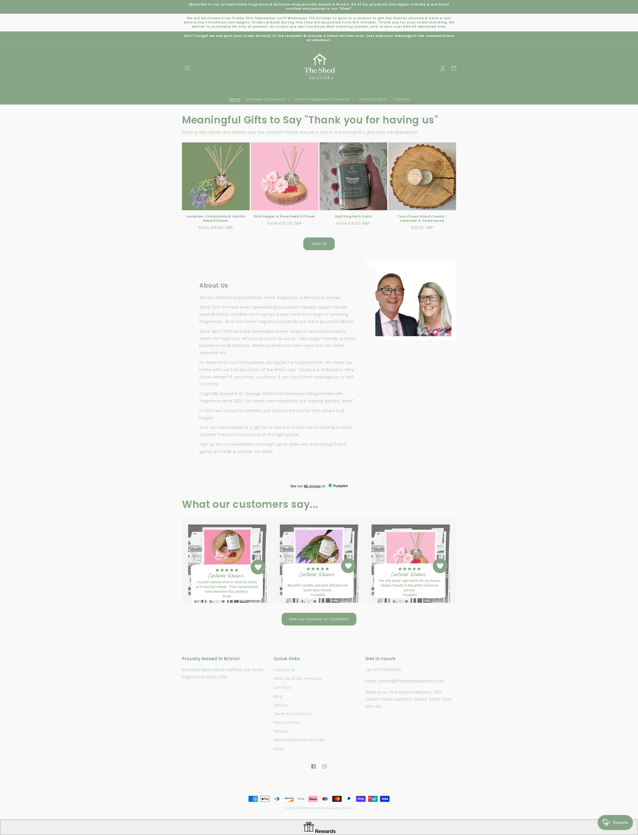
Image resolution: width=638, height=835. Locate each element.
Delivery (281, 705)
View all (319, 243)
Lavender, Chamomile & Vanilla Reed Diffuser (215, 218)
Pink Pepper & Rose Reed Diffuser (284, 216)
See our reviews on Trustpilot (319, 619)
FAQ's (279, 748)
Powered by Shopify (339, 808)
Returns (281, 731)
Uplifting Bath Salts (353, 216)
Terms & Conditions (292, 713)
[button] (187, 68)
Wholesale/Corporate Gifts (299, 739)
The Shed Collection (310, 808)
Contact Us (284, 669)
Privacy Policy (287, 722)
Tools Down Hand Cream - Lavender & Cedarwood (422, 218)
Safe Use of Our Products (297, 678)
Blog (278, 696)
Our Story (282, 687)
